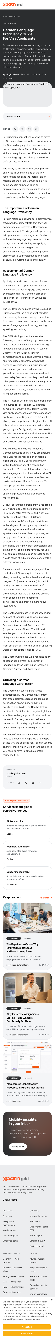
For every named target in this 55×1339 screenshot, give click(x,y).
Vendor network (10, 1230)
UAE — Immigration (12, 1281)
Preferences (27, 1333)
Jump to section (27, 116)
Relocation (35, 1221)
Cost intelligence (10, 1235)
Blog (4, 16)
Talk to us (16, 1146)
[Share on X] (22, 129)
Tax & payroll (36, 1235)
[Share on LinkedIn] (15, 129)
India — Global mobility (13, 1287)
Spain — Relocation (12, 1292)
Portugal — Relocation (13, 1276)
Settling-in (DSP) (37, 1240)
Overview (7, 1216)
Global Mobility (14, 16)
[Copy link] (36, 129)
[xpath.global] (12, 4)
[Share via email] (29, 129)
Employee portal (10, 1240)
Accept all (27, 1327)
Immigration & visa (38, 1216)
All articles (44, 897)
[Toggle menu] (49, 5)
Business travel (37, 1246)
